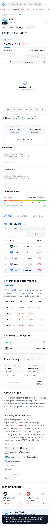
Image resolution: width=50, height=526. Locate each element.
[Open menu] (45, 20)
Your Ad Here (29, 118)
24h (7, 110)
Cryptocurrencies (9, 14)
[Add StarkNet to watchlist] (20, 494)
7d (14, 110)
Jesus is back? (11, 118)
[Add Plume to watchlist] (43, 494)
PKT (20, 14)
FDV (36, 234)
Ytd (37, 110)
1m (19, 110)
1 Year (27, 359)
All (43, 110)
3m (25, 110)
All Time (39, 359)
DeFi (20, 223)
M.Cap (15, 234)
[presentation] (11, 448)
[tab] (14, 56)
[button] (25, 9)
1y (31, 110)
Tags (21, 27)
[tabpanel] (25, 85)
